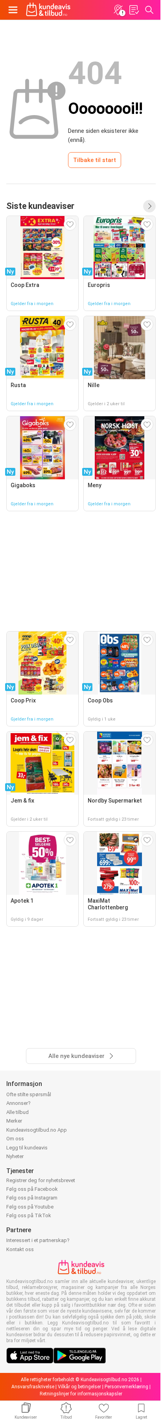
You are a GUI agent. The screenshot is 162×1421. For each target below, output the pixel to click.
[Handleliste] (133, 10)
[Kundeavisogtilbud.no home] (48, 9)
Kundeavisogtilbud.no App (36, 1130)
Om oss (15, 1139)
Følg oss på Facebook (32, 1189)
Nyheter (15, 1156)
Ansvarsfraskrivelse (32, 1386)
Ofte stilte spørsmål (28, 1094)
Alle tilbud (17, 1112)
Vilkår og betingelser (79, 1386)
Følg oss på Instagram (31, 1198)
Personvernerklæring (126, 1386)
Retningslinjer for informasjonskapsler (81, 1394)
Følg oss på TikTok (28, 1215)
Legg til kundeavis (27, 1148)
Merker (14, 1121)
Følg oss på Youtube (29, 1207)
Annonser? (18, 1103)
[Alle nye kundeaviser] (149, 206)
